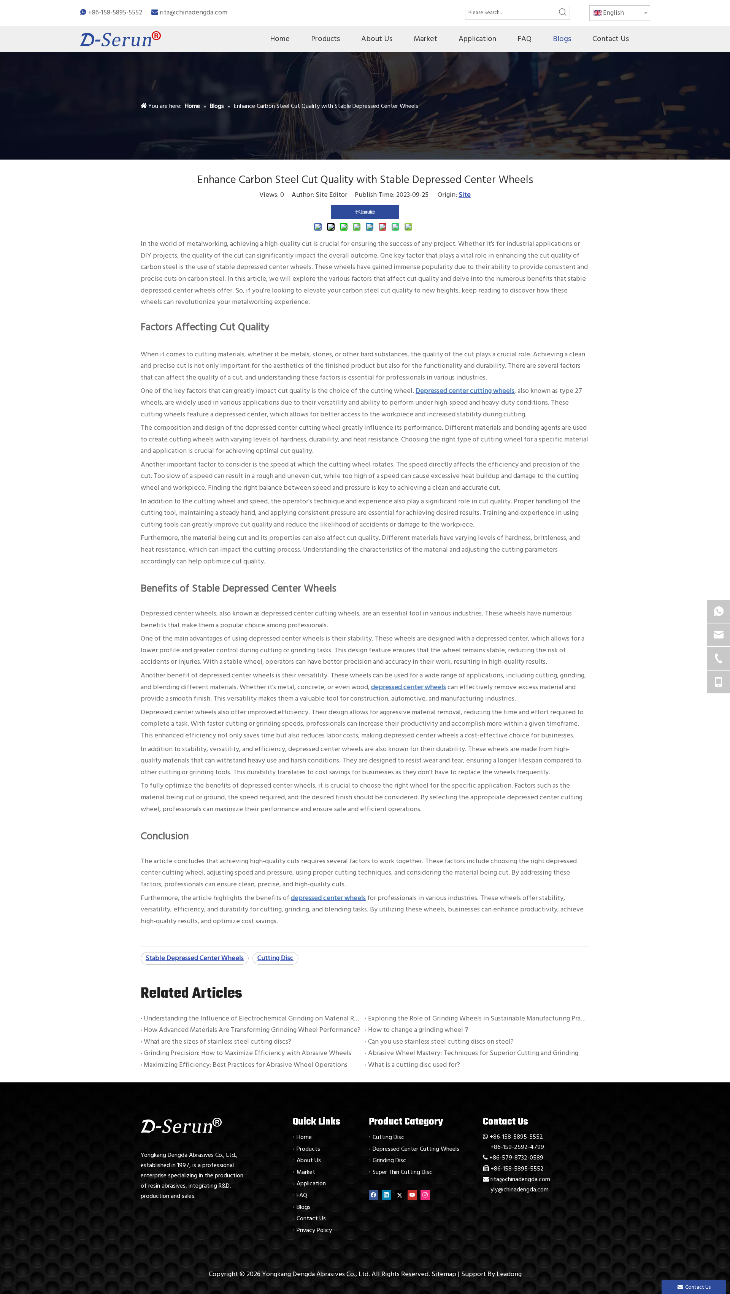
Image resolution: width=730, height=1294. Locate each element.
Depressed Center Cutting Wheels (416, 1149)
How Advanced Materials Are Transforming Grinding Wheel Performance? (252, 1030)
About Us (309, 1160)
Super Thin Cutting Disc (402, 1172)
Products (308, 1149)
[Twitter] (399, 1195)
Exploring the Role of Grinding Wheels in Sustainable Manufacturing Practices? (477, 1018)
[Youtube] (412, 1195)
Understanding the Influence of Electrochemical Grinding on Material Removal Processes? (253, 1018)
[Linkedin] (386, 1195)
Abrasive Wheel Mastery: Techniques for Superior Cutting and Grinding (473, 1053)
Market (306, 1172)
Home (304, 1137)
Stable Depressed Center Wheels (195, 958)
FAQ (302, 1195)
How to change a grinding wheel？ (419, 1030)
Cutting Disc (275, 958)
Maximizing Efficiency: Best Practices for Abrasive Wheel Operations (246, 1064)
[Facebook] (373, 1195)
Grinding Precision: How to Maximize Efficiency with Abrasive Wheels (247, 1053)
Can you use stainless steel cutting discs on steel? (441, 1041)
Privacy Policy (314, 1230)
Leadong (509, 1274)
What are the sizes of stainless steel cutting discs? (217, 1041)
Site (465, 194)
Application (311, 1183)
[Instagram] (425, 1195)
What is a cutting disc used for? (414, 1064)
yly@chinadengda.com (519, 1189)
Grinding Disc (389, 1160)
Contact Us (311, 1218)
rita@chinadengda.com (193, 12)
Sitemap (444, 1274)
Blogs (304, 1207)
